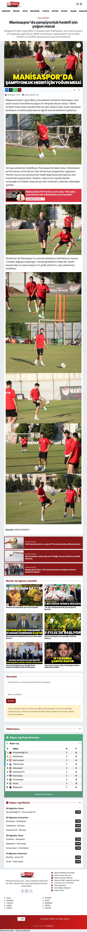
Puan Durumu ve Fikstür (64, 883)
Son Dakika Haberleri (62, 888)
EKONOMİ (34, 11)
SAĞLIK (64, 11)
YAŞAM (73, 11)
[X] (27, 891)
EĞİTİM (55, 11)
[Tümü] (80, 729)
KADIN (8, 906)
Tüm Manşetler (60, 885)
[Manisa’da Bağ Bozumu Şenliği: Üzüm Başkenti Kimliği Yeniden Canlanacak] (24, 653)
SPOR (25, 11)
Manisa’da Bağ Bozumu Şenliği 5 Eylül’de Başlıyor (60, 637)
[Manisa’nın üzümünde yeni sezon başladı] (24, 595)
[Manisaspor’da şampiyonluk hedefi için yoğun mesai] (43, 64)
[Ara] (77, 4)
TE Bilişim (50, 926)
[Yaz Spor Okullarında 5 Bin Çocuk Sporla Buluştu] (63, 595)
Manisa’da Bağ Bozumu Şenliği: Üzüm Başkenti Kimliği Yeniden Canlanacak (20, 666)
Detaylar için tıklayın (43, 794)
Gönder (11, 701)
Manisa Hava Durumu (62, 875)
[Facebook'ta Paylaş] (6, 90)
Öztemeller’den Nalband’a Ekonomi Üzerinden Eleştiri (24, 637)
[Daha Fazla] (19, 90)
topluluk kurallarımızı (29, 709)
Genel (8, 898)
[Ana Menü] (81, 4)
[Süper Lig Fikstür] (80, 802)
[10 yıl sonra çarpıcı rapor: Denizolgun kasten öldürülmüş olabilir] (63, 653)
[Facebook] (22, 891)
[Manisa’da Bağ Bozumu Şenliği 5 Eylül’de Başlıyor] (63, 624)
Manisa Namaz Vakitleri (63, 878)
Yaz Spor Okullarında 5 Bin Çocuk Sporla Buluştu (60, 608)
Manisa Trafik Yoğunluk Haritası (66, 880)
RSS (22, 919)
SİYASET (16, 11)
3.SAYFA (45, 11)
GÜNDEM (6, 11)
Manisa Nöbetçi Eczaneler (64, 873)
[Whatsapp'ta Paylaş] (15, 90)
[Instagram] (31, 891)
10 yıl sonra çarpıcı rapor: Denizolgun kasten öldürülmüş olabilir (62, 666)
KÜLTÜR (48, 908)
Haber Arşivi (59, 890)
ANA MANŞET (43, 18)
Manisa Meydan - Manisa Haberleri (15, 930)
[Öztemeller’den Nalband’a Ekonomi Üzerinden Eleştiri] (24, 624)
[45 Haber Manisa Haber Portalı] (12, 4)
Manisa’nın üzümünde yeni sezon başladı (22, 607)
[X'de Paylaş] (11, 90)
